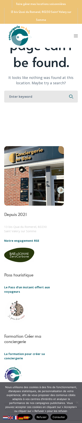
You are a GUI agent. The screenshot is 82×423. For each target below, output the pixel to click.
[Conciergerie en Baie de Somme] (20, 35)
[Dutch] (5, 417)
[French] (16, 417)
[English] (10, 417)
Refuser (42, 417)
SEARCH (71, 96)
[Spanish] (26, 417)
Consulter (59, 417)
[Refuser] (77, 403)
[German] (21, 417)
